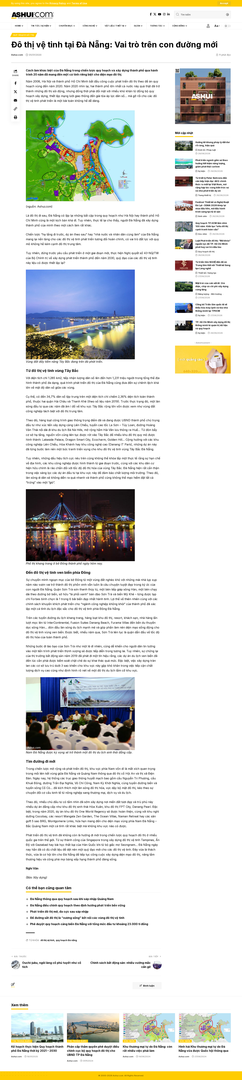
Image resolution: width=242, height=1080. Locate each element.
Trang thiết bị (204, 195)
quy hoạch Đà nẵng (66, 940)
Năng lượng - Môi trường (210, 294)
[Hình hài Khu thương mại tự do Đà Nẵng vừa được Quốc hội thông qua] (205, 1028)
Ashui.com (17, 54)
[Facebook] (151, 14)
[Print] (15, 117)
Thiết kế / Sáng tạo (207, 273)
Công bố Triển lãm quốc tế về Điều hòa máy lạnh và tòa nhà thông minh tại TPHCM (211, 307)
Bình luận (148, 985)
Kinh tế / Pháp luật (207, 150)
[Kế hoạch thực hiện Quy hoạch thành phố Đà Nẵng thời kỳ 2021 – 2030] (37, 1028)
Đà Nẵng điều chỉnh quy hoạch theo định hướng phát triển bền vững (77, 905)
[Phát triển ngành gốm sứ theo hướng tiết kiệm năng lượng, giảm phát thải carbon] (184, 164)
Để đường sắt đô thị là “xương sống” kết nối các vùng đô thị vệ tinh (77, 918)
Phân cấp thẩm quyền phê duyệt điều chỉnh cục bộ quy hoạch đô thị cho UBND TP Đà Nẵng (93, 1051)
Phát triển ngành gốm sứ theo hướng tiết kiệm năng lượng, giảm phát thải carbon (211, 163)
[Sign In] (208, 26)
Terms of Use (79, 3)
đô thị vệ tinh (47, 940)
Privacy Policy (57, 3)
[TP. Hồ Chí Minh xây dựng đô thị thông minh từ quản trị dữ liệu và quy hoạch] (184, 326)
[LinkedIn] (168, 14)
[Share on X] (15, 91)
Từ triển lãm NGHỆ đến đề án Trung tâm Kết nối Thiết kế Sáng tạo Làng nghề (212, 265)
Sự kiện (201, 171)
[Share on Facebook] (15, 83)
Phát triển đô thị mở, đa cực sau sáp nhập (59, 911)
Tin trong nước (21, 1041)
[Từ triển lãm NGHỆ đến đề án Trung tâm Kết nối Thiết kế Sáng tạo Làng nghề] (184, 265)
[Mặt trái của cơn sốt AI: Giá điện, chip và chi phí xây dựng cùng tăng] (184, 287)
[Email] (15, 100)
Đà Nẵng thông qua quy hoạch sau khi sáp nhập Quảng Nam (72, 899)
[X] (155, 14)
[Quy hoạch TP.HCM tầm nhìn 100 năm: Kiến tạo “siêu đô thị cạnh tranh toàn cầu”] (184, 227)
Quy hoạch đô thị (23, 35)
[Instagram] (164, 14)
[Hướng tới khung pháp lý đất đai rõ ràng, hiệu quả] (184, 146)
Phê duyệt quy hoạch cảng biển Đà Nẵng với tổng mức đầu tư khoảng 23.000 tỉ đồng (89, 924)
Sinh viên (202, 216)
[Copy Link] (15, 108)
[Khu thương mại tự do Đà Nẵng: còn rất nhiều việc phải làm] (149, 1028)
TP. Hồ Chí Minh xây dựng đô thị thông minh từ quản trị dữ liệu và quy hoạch (212, 325)
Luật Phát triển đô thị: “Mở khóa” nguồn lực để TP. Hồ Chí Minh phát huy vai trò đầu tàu (212, 243)
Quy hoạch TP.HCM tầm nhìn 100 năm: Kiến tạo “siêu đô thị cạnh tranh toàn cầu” (211, 226)
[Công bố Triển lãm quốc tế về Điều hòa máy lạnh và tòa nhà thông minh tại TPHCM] (184, 308)
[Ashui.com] (32, 14)
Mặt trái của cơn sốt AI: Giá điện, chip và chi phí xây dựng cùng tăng (211, 286)
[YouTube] (159, 14)
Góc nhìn (202, 234)
